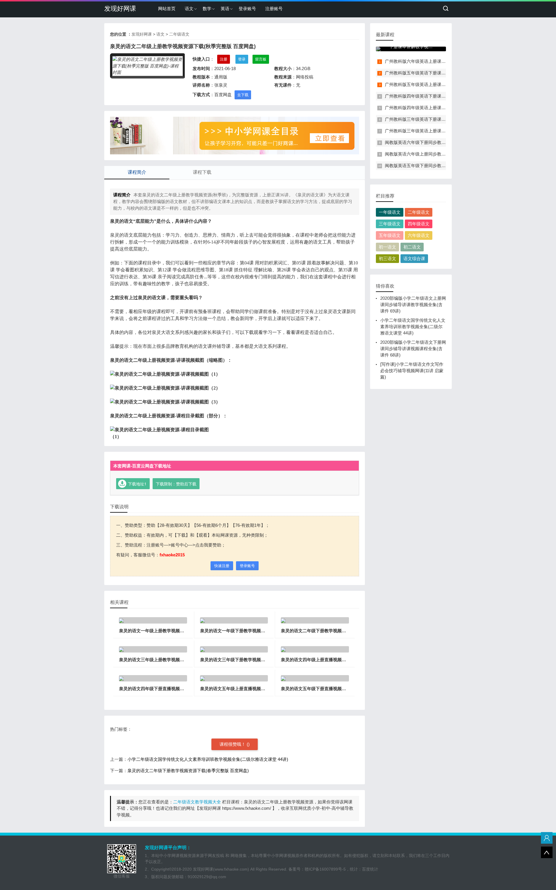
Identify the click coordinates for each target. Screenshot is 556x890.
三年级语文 (389, 223)
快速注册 (221, 566)
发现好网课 (120, 8)
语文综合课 (414, 258)
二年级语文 (179, 34)
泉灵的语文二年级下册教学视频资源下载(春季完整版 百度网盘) (341, 630)
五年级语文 (389, 235)
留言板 (260, 59)
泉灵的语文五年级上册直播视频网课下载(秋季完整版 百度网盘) (260, 688)
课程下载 (202, 172)
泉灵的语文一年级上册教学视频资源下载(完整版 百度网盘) (175, 630)
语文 (189, 8)
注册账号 (274, 8)
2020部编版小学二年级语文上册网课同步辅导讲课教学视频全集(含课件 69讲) (413, 304)
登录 (242, 59)
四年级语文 (418, 223)
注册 (223, 59)
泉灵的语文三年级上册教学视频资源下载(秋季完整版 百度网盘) (179, 659)
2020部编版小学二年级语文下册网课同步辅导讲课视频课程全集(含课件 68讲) (413, 348)
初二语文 (412, 246)
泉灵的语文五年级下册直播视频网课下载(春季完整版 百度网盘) (341, 688)
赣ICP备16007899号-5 (325, 869)
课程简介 (137, 172)
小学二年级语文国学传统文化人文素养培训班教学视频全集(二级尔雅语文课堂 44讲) (207, 759)
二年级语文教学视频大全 (197, 801)
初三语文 (387, 258)
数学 (207, 8)
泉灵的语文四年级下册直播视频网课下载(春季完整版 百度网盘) (179, 688)
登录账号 (247, 8)
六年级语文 (418, 235)
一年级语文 (389, 212)
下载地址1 (137, 484)
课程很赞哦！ (233, 744)
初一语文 (387, 246)
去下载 (242, 95)
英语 (225, 8)
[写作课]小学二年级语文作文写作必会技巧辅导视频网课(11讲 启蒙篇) (411, 370)
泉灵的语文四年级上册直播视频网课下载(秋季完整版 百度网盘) (341, 659)
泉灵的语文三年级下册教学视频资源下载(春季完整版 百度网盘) (260, 659)
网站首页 (166, 8)
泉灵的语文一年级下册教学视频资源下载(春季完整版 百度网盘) (260, 630)
